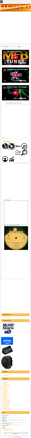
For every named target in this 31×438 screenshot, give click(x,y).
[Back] (3, 137)
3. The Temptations (6, 384)
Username (4, 417)
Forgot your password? (8, 430)
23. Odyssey (4, 407)
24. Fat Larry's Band (6, 408)
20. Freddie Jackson (6, 403)
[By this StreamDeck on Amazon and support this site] (7, 354)
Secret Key (4, 423)
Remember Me (5, 425)
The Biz (14, 46)
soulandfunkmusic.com (18, 436)
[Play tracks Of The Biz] (24, 146)
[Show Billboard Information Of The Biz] (18, 146)
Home (10, 46)
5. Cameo (4, 386)
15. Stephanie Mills (6, 398)
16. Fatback (4, 399)
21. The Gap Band (6, 404)
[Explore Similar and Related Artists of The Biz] (24, 153)
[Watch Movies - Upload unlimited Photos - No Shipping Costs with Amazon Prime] (7, 344)
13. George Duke (5, 395)
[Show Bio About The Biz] (5, 159)
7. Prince (4, 389)
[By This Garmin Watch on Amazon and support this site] (7, 369)
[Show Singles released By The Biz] (11, 146)
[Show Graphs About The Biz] (11, 159)
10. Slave (4, 392)
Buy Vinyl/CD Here (7, 317)
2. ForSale (4, 383)
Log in (4, 427)
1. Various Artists (5, 382)
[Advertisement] (15, 27)
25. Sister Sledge (5, 409)
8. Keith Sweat (5, 390)
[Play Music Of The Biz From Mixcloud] (18, 153)
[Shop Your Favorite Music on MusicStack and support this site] (8, 335)
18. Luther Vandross (6, 401)
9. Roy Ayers (4, 391)
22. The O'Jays (5, 405)
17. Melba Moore (5, 400)
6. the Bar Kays (5, 388)
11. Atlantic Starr (5, 393)
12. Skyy (4, 394)
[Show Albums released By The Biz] (5, 146)
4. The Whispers (5, 385)
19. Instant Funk (5, 402)
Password (4, 420)
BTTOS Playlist (5, 375)
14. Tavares (4, 397)
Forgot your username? (8, 428)
